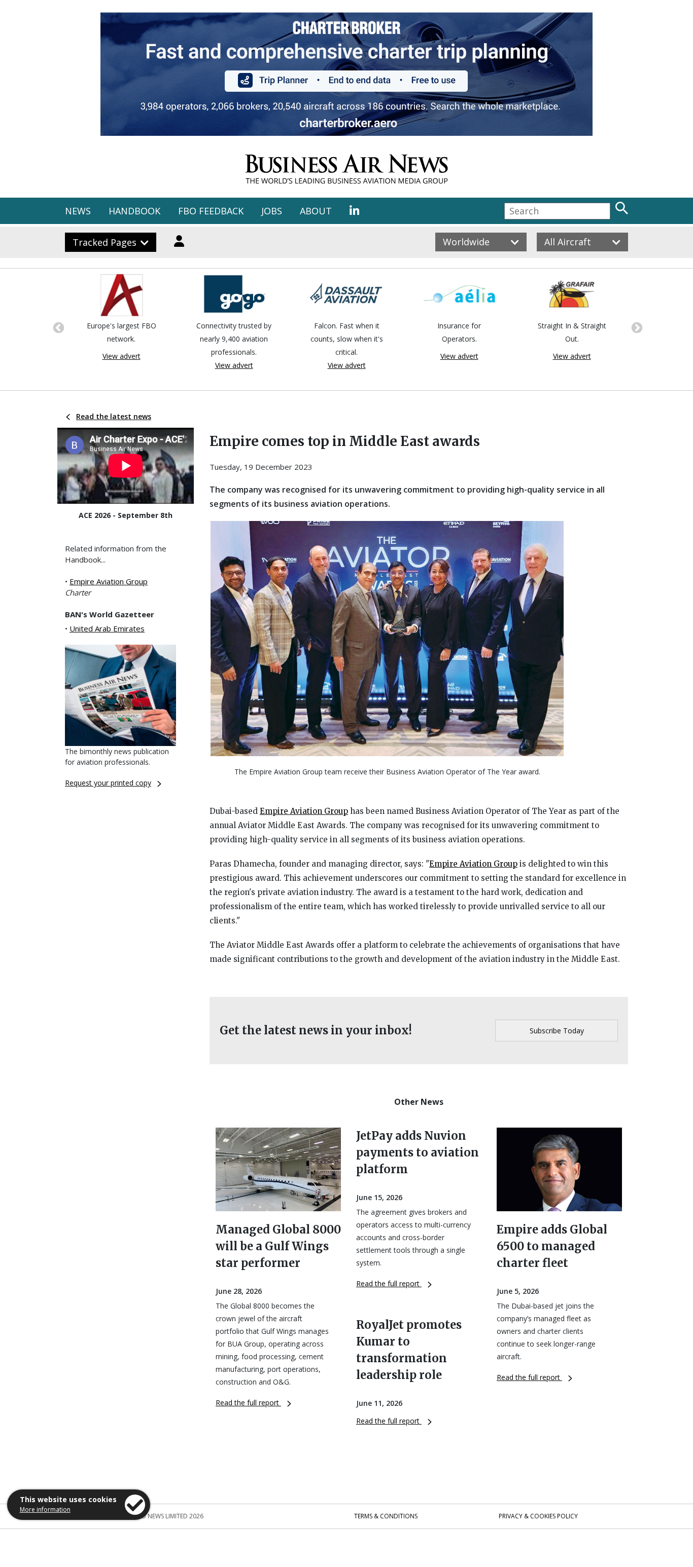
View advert (121, 356)
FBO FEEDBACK (211, 211)
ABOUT (316, 211)
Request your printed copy (108, 783)
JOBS (271, 211)
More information (45, 1509)
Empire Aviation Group (109, 581)
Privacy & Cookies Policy (538, 1516)
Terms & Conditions (386, 1516)
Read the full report (248, 1402)
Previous (57, 327)
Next (636, 327)
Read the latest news (113, 416)
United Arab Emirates (107, 628)
